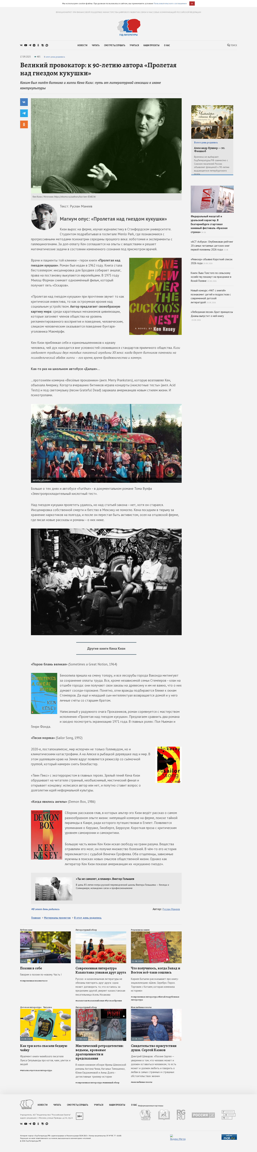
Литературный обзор (86, 929)
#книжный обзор (111, 1082)
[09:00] (101, 933)
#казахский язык (95, 1000)
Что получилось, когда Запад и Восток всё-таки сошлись (155, 970)
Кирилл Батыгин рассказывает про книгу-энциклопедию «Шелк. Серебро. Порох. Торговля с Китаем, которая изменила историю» (155, 984)
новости (82, 45)
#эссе (45, 980)
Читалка (47, 1007)
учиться (134, 45)
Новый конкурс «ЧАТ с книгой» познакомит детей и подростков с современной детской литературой (211, 296)
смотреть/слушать (114, 45)
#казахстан (81, 1000)
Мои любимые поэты (141, 1007)
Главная (36, 917)
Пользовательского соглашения (170, 3)
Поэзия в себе (31, 968)
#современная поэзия (31, 980)
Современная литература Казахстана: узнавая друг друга (101, 970)
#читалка (25, 1070)
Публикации (26, 929)
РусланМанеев (171, 909)
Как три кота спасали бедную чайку (43, 1048)
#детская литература (41, 1070)
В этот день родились (54, 56)
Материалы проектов (57, 917)
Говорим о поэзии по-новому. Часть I (41, 974)
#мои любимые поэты (141, 1082)
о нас (167, 45)
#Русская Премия (113, 1000)
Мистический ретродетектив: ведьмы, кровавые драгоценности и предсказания (99, 1052)
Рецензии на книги (140, 929)
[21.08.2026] (156, 933)
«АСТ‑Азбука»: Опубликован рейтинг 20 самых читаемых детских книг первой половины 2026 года (212, 245)
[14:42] (45, 933)
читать (95, 45)
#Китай (161, 996)
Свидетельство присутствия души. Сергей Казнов (153, 1048)
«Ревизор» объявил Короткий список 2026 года (212, 261)
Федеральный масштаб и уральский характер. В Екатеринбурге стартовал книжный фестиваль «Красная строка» (209, 224)
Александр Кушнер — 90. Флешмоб (209, 149)
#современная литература (144, 996)
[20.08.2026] (45, 1010)
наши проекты (151, 45)
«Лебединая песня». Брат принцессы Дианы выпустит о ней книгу (212, 315)
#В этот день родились (45, 909)
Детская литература (30, 1007)
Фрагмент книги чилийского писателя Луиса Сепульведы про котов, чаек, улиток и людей (45, 1060)
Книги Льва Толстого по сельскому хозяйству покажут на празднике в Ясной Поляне (211, 276)
